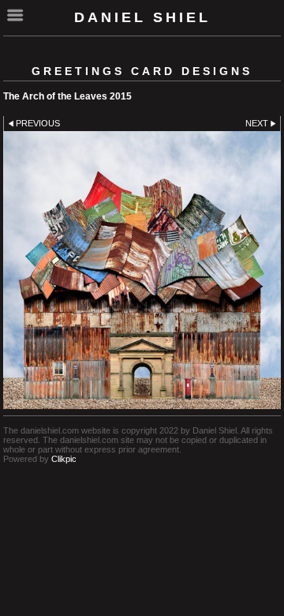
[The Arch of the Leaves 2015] (142, 270)
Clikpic (64, 459)
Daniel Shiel (142, 17)
